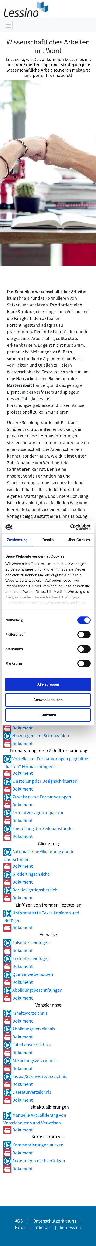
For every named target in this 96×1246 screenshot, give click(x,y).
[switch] (84, 634)
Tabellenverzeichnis (31, 1044)
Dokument (22, 728)
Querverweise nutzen (32, 974)
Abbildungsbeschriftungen (36, 990)
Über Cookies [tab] (79, 540)
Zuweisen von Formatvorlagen (41, 797)
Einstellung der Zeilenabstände (41, 828)
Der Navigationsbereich (34, 890)
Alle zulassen (48, 684)
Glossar (43, 1227)
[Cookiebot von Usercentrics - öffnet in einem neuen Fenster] (70, 527)
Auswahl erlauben (48, 700)
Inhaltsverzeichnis (29, 1013)
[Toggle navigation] (8, 25)
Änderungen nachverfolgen (38, 1160)
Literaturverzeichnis (31, 1092)
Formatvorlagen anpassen (37, 812)
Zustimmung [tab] (17, 540)
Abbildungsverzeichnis (33, 1029)
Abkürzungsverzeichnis (33, 1060)
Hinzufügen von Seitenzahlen (40, 735)
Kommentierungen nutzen (37, 1145)
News (20, 1227)
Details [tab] (48, 540)
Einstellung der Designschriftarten (44, 781)
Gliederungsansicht (30, 874)
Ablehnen (48, 715)
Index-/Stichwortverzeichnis (39, 1076)
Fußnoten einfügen (30, 942)
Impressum (70, 1227)
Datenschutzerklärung (54, 1221)
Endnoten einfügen (30, 958)
